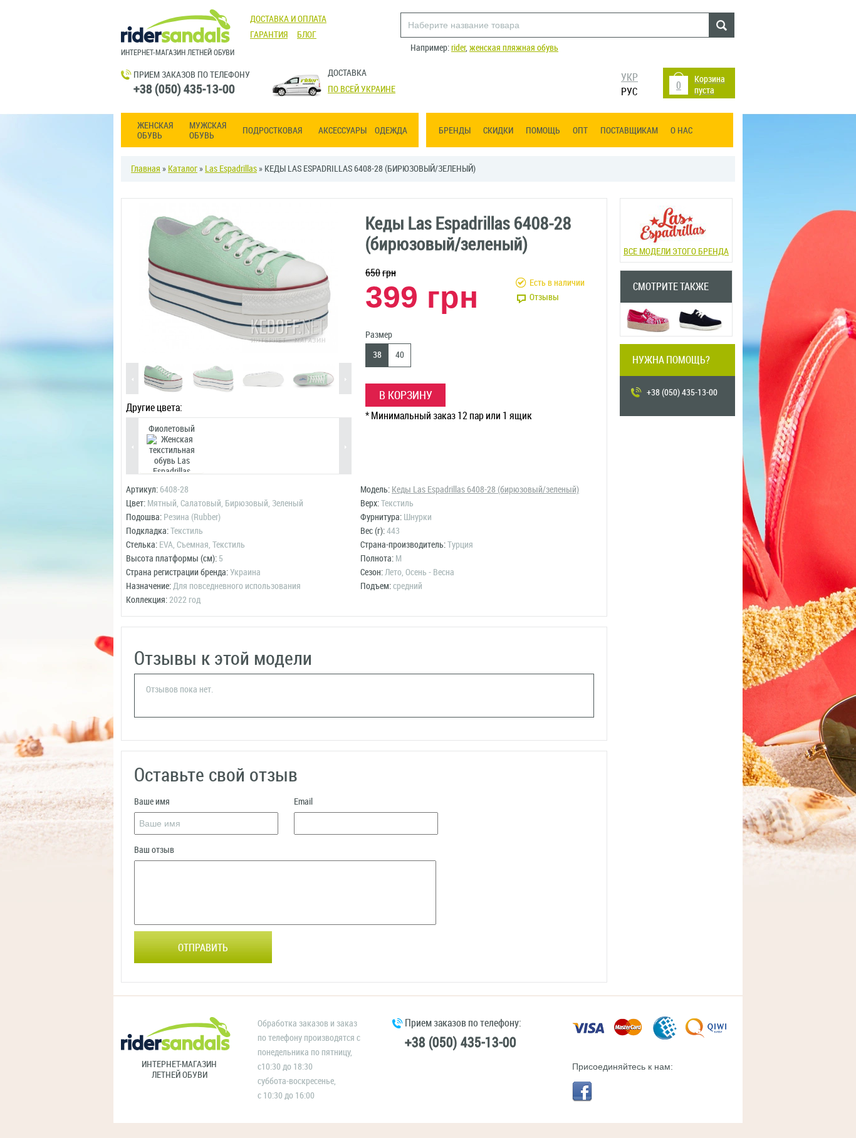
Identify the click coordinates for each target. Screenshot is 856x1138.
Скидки (498, 130)
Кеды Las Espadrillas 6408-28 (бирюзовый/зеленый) (485, 489)
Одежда (391, 131)
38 (377, 355)
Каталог (182, 169)
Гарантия (269, 34)
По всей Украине (361, 89)
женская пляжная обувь (513, 48)
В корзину (405, 395)
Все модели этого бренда (676, 251)
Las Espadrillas (231, 169)
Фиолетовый (172, 429)
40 (399, 355)
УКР (629, 77)
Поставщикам (629, 130)
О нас (681, 130)
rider (458, 48)
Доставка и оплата (288, 19)
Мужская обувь (207, 131)
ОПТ (580, 130)
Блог (306, 34)
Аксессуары (342, 131)
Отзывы (544, 297)
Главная (145, 169)
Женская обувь (155, 131)
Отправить (203, 948)
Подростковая (272, 131)
